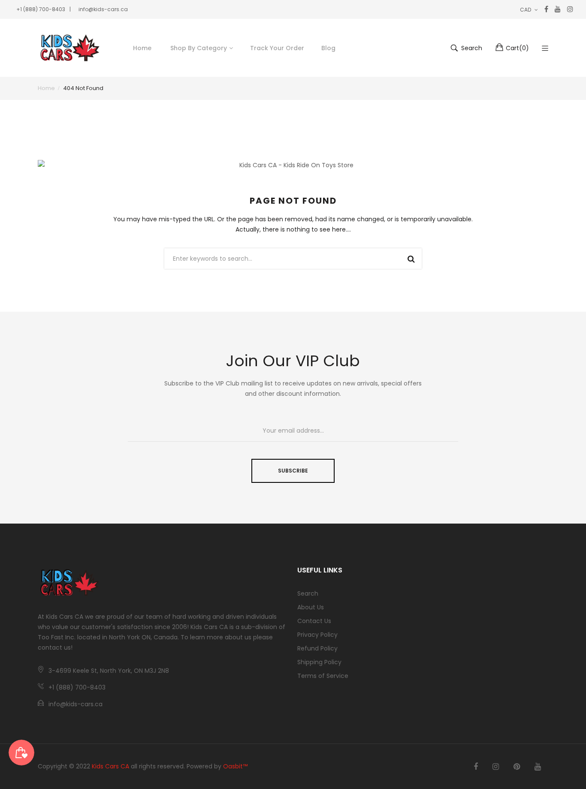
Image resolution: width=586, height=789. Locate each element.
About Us (310, 607)
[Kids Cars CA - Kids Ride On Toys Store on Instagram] (495, 767)
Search (307, 593)
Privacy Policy (317, 634)
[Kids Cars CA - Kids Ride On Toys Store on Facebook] (475, 767)
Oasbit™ (235, 766)
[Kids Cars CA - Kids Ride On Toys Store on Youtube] (537, 767)
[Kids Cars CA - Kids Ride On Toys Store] (70, 48)
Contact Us (314, 621)
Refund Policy (317, 648)
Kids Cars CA (110, 766)
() (517, 48)
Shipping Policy (319, 662)
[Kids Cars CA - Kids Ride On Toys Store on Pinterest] (516, 767)
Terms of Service (322, 676)
